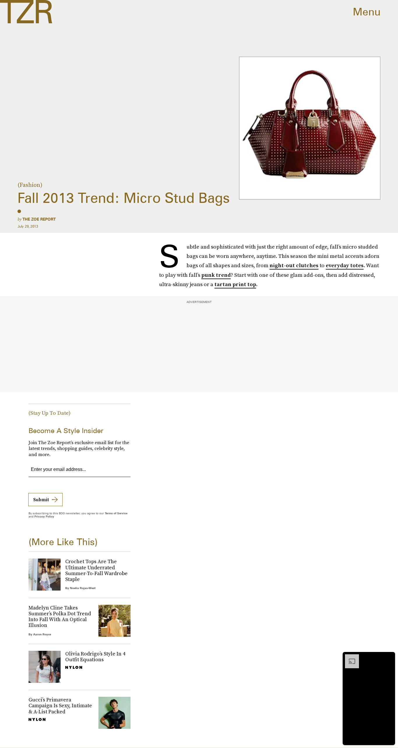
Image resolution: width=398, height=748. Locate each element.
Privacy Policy (44, 516)
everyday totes (345, 265)
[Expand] (349, 657)
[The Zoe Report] (26, 11)
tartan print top (235, 284)
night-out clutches (294, 265)
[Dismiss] (388, 657)
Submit (41, 499)
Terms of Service (116, 513)
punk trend (216, 275)
